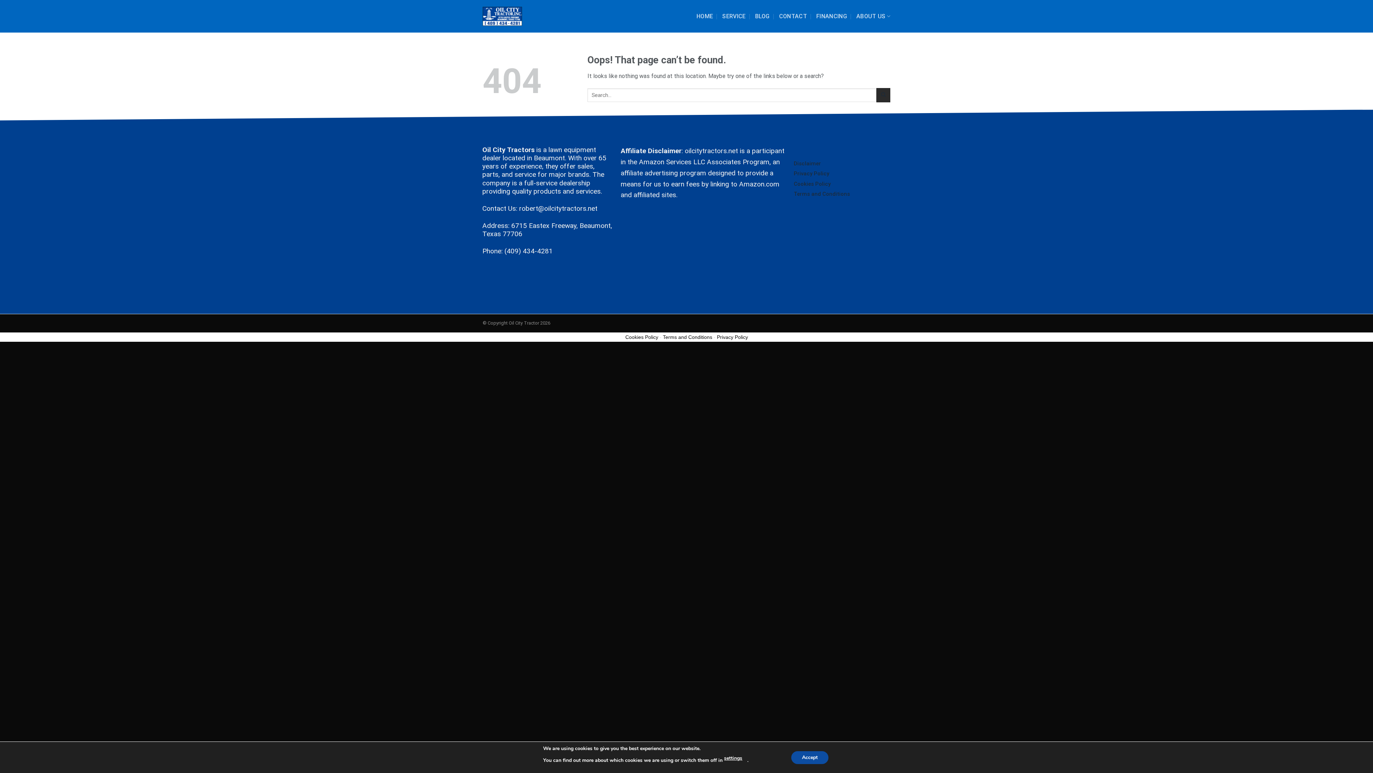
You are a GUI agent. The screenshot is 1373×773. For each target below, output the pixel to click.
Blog (762, 16)
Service (733, 16)
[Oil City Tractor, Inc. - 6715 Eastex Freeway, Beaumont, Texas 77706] (502, 16)
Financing (831, 16)
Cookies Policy (812, 184)
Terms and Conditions (822, 194)
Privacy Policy (811, 173)
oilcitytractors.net (711, 151)
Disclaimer (807, 163)
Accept (810, 757)
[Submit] (883, 95)
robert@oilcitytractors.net (558, 208)
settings (733, 758)
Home (705, 16)
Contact (793, 16)
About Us (871, 16)
